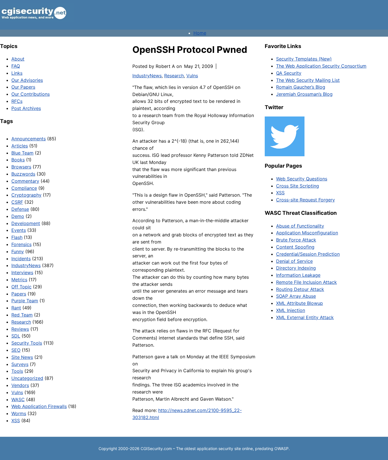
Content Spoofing (295, 247)
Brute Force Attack (296, 240)
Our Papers (23, 87)
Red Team (22, 315)
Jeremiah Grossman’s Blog (304, 94)
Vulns (17, 392)
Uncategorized (27, 378)
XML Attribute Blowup (299, 303)
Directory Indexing (296, 268)
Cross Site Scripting (297, 186)
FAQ (15, 66)
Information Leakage (298, 275)
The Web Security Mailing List (308, 80)
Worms (18, 413)
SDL (15, 336)
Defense (20, 209)
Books (18, 160)
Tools (17, 371)
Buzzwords (23, 174)
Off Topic (21, 287)
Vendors (20, 385)
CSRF (17, 202)
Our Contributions (30, 94)
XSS (15, 420)
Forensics (21, 244)
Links (16, 73)
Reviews (20, 329)
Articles (19, 146)
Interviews (22, 272)
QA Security (288, 73)
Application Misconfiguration (307, 233)
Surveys (19, 364)
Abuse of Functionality (300, 226)
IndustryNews (26, 265)
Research (21, 322)
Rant (16, 308)
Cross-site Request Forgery (305, 200)
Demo (17, 216)
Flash (16, 237)
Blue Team (22, 153)
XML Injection (290, 310)
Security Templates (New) (304, 59)
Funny (17, 251)
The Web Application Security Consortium (321, 66)
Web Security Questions (301, 179)
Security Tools (26, 343)
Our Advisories (27, 80)
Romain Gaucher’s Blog (300, 87)
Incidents (21, 258)
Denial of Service (294, 261)
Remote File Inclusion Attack (306, 282)
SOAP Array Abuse (296, 296)
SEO (15, 350)
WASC (18, 399)
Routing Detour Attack (300, 289)
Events (18, 230)
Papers (18, 294)
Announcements (28, 138)
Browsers (21, 167)
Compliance (24, 188)
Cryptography (26, 195)
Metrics (19, 279)
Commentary (25, 181)
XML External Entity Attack (305, 317)
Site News (22, 357)
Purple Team (24, 300)
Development (25, 223)
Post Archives (26, 108)
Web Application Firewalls (39, 406)
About (17, 59)
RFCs (16, 101)
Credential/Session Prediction (308, 254)
